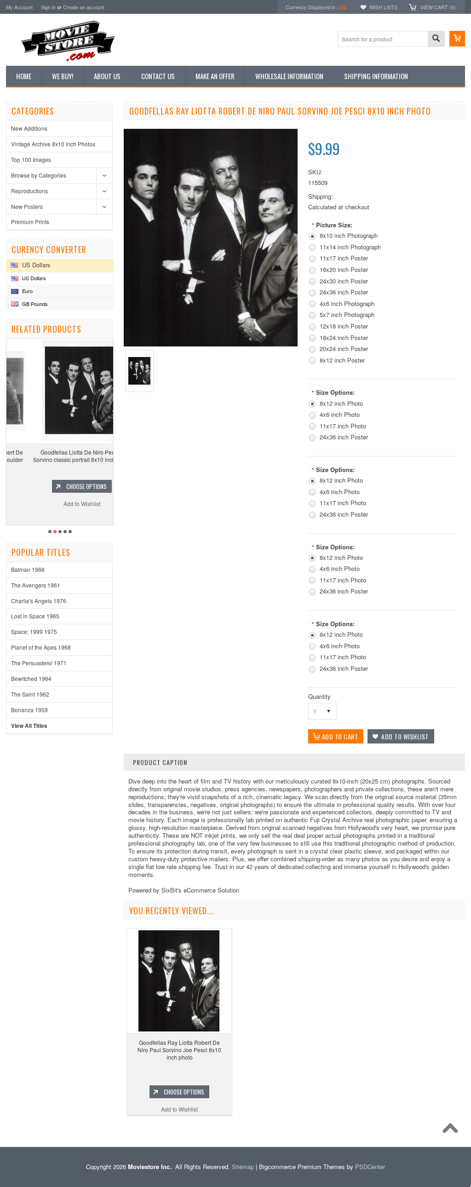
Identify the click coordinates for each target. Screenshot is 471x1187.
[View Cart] (457, 38)
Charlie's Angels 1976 (38, 601)
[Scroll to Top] (452, 1130)
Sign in (48, 7)
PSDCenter (370, 1166)
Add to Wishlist (61, 503)
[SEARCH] (436, 39)
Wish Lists (383, 7)
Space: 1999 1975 (34, 631)
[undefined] (211, 344)
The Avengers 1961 (35, 585)
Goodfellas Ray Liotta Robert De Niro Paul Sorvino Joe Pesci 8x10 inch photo (179, 1049)
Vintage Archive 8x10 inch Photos (53, 144)
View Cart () (438, 7)
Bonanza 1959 (29, 710)
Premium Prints (30, 221)
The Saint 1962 (30, 694)
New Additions (29, 128)
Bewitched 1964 (31, 678)
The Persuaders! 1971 (39, 663)
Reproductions (29, 191)
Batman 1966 (28, 569)
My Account (19, 7)
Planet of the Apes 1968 (41, 647)
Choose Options (66, 486)
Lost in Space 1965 (35, 616)
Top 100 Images (31, 159)
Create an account (83, 7)
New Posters (27, 206)
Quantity (319, 696)
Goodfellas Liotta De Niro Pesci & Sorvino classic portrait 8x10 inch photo (61, 455)
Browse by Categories (38, 175)
